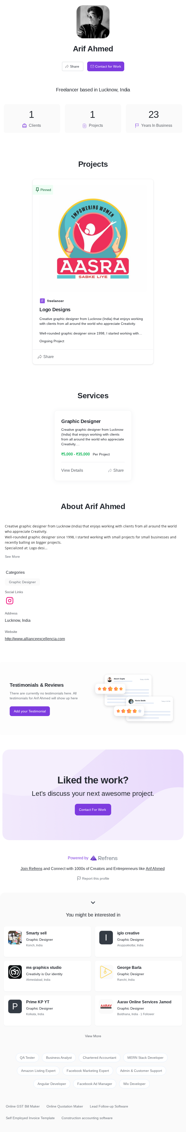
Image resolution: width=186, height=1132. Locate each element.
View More (93, 1036)
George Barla (129, 967)
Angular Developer (52, 1084)
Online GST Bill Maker (23, 1106)
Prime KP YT (37, 1002)
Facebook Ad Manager (94, 1084)
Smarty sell (36, 933)
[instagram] (10, 600)
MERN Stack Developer (145, 1058)
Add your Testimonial (30, 711)
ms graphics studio (44, 967)
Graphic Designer (22, 582)
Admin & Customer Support (141, 1071)
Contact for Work (108, 66)
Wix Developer (134, 1084)
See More (12, 556)
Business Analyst (59, 1058)
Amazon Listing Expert (38, 1071)
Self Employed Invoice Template (30, 1118)
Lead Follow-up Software (109, 1106)
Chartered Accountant (99, 1058)
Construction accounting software (87, 1118)
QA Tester (27, 1058)
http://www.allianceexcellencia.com (35, 639)
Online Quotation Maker (64, 1106)
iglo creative (128, 933)
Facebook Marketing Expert (88, 1071)
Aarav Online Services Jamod (144, 1002)
